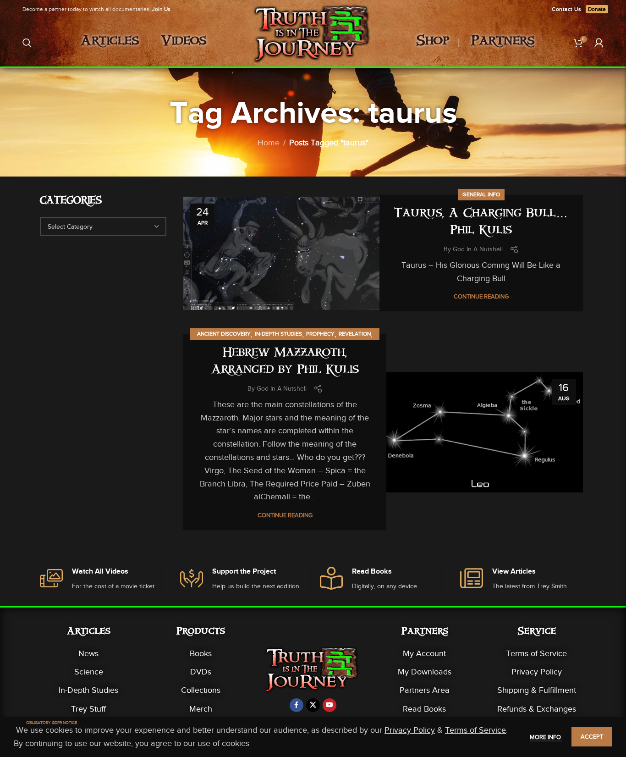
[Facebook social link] (296, 705)
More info (546, 737)
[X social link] (313, 705)
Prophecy (320, 334)
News (88, 653)
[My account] (599, 42)
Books (201, 653)
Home (269, 142)
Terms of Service (536, 653)
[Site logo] (313, 41)
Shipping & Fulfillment (536, 690)
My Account (424, 653)
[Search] (27, 42)
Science (88, 671)
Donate (597, 9)
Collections (200, 690)
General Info (481, 194)
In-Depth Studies (278, 334)
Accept (592, 736)
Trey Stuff (88, 708)
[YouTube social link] (329, 705)
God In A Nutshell (478, 249)
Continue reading (481, 296)
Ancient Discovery (224, 334)
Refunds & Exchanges (536, 708)
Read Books (424, 708)
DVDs (200, 671)
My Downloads (424, 671)
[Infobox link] (103, 579)
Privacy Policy (536, 671)
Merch (200, 708)
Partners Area (425, 690)
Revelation (355, 334)
